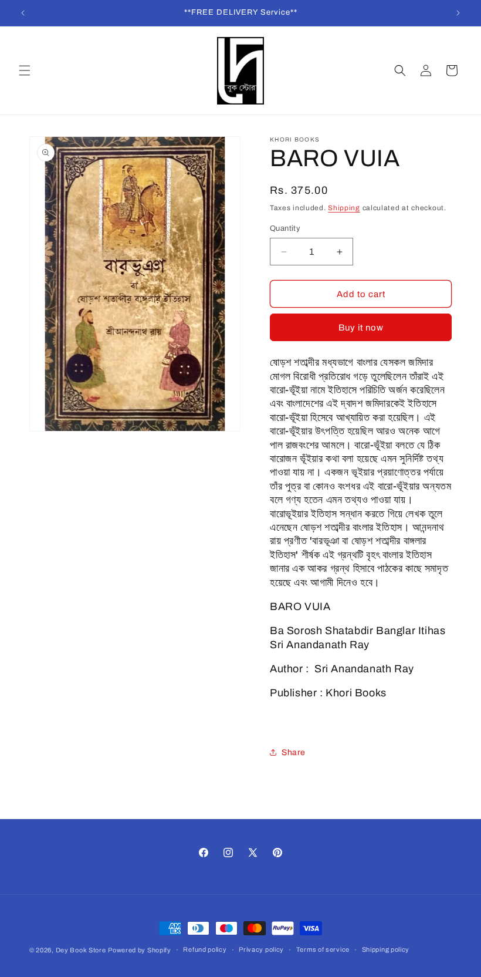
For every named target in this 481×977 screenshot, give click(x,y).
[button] (25, 70)
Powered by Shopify (139, 950)
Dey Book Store (81, 950)
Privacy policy (261, 949)
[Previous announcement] (23, 13)
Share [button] (294, 752)
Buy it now (361, 327)
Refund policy (204, 949)
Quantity (285, 228)
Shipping (344, 208)
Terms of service (323, 949)
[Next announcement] (458, 13)
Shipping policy (386, 949)
